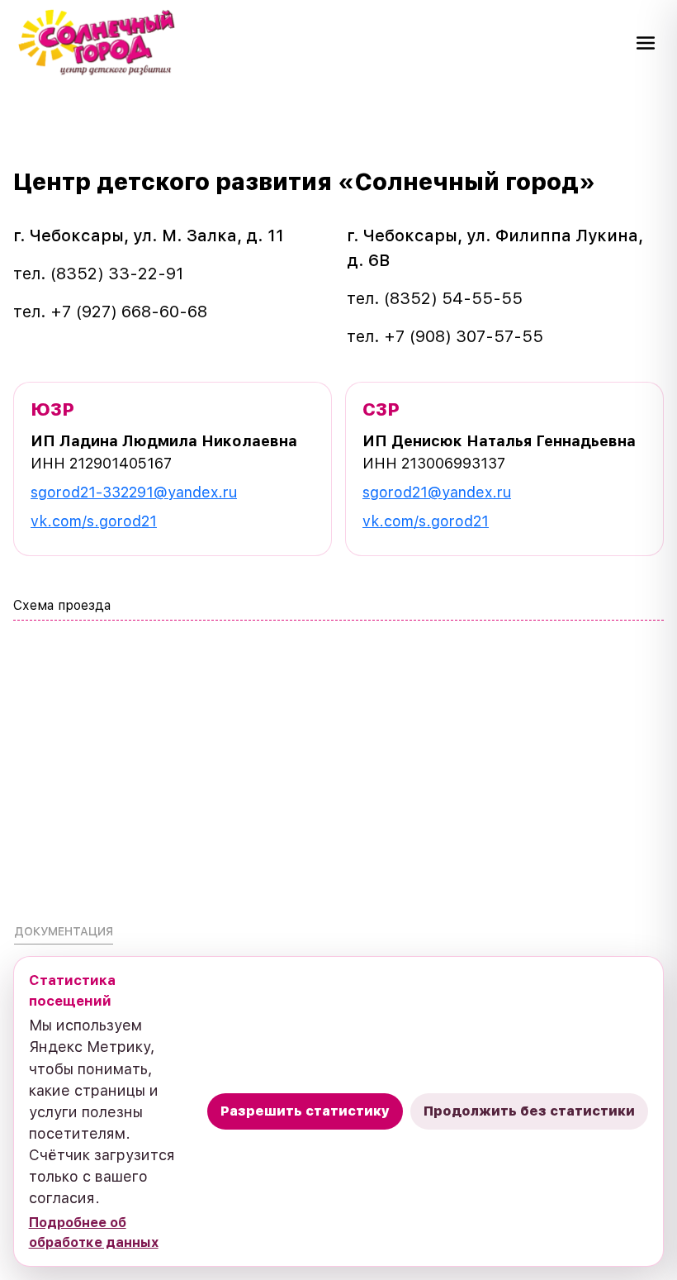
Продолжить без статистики (529, 1111)
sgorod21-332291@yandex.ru (134, 492)
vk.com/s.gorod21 (94, 521)
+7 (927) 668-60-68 (128, 311)
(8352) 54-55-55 (453, 298)
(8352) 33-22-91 (116, 273)
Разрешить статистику (305, 1111)
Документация (63, 931)
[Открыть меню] (645, 43)
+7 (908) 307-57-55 (463, 336)
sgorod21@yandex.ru (436, 492)
